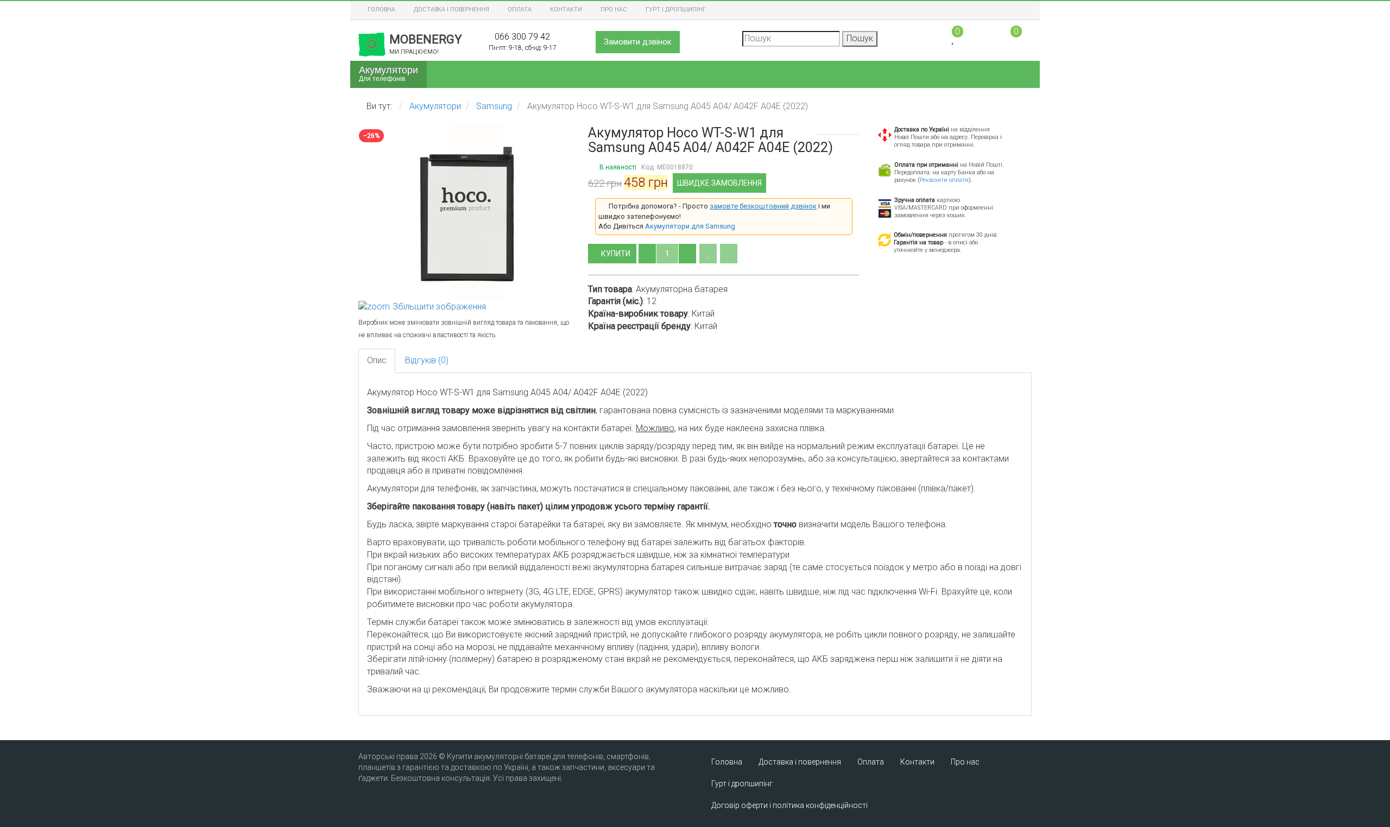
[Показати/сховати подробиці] (1011, 38)
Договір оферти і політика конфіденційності (789, 805)
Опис (377, 360)
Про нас (614, 9)
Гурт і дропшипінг (676, 9)
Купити (616, 253)
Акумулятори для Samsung (690, 226)
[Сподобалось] (708, 253)
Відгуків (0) (426, 360)
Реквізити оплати (944, 180)
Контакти (566, 9)
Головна (381, 9)
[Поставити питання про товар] (728, 253)
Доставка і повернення (451, 9)
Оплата (520, 9)
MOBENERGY (425, 44)
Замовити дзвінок (638, 42)
